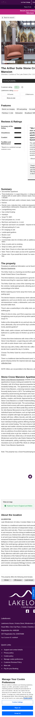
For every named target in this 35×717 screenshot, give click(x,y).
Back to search (9, 17)
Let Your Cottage (25, 2)
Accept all (17, 713)
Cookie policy (28, 698)
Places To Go (27, 7)
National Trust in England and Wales (19, 506)
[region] (17, 695)
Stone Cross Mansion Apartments (12, 379)
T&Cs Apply (30, 13)
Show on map (11, 98)
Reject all (17, 708)
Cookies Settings (17, 702)
